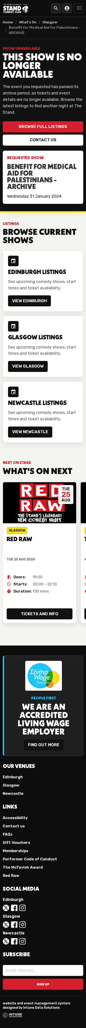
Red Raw (11, 875)
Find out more (43, 744)
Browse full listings (43, 126)
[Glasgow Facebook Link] (14, 924)
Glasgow (49, 22)
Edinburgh (13, 777)
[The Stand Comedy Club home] (16, 8)
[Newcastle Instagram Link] (22, 941)
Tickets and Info (39, 613)
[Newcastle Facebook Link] (14, 941)
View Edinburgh (29, 300)
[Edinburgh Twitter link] (6, 908)
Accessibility (15, 817)
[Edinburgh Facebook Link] (14, 908)
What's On (27, 22)
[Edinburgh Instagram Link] (22, 908)
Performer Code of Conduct (30, 859)
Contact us (43, 139)
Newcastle (13, 793)
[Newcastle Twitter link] (6, 941)
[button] (78, 8)
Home (8, 22)
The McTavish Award (23, 867)
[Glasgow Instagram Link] (22, 924)
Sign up (43, 984)
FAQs (7, 834)
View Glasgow (28, 366)
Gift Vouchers (16, 842)
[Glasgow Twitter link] (6, 924)
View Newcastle (30, 431)
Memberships (15, 850)
